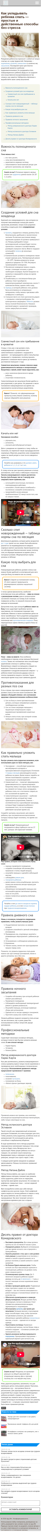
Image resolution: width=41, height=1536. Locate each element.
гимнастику (34, 1318)
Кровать (8, 233)
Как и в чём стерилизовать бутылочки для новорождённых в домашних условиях (16, 1468)
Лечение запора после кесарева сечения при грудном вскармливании (20, 1452)
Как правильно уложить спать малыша (20, 113)
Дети (3, 1408)
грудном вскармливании (17, 908)
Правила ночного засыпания (16, 119)
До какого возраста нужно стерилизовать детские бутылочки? (19, 1460)
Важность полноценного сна (16, 88)
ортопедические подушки (23, 620)
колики (4, 661)
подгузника (9, 1336)
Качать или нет (13, 100)
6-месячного (26, 1279)
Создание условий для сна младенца (19, 91)
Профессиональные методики (17, 123)
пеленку (18, 251)
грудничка (17, 174)
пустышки (16, 1079)
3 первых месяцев (12, 773)
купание (13, 63)
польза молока (29, 906)
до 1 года (4, 543)
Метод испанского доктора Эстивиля (22, 131)
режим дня (19, 877)
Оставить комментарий (20, 1509)
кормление (5, 63)
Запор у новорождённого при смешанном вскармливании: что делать (16, 1476)
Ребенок (30, 301)
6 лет (24, 465)
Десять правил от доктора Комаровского (21, 139)
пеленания (9, 1074)
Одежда (8, 288)
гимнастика (21, 63)
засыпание (5, 66)
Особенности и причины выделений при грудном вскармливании (18, 1484)
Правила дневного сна (14, 116)
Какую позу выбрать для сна (16, 109)
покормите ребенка (13, 880)
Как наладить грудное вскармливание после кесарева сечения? (20, 1492)
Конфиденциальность (20, 1519)
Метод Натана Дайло (16, 135)
